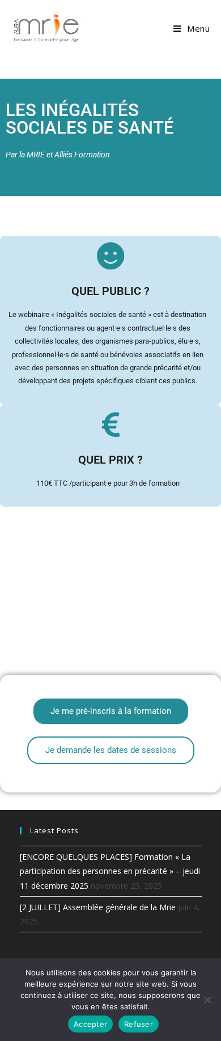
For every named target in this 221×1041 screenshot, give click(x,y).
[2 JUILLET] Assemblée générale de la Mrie (98, 907)
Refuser (138, 1024)
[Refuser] (206, 999)
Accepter (90, 1024)
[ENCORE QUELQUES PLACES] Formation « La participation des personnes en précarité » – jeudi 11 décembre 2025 (110, 870)
